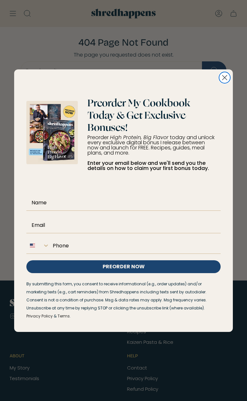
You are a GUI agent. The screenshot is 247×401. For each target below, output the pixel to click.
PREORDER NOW (124, 266)
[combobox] (38, 245)
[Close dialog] (224, 77)
